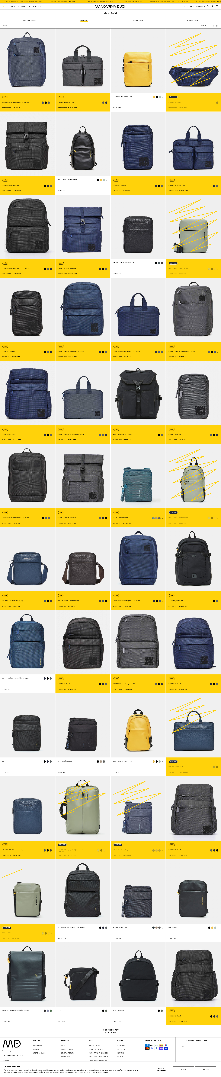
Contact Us (38, 1049)
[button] (4, 6)
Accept (183, 1069)
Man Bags (84, 20)
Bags (23, 6)
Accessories (34, 6)
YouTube (120, 1053)
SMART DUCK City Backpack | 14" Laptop (15, 1010)
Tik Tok (120, 1057)
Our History (38, 1045)
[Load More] (110, 1032)
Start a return (67, 1053)
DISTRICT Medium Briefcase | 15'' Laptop (126, 351)
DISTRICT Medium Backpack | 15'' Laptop (15, 268)
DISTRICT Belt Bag (175, 102)
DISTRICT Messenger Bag (66, 102)
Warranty (65, 1057)
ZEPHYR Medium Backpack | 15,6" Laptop (15, 678)
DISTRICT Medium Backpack (11, 185)
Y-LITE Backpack (118, 1010)
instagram (121, 1045)
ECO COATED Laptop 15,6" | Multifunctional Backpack (72, 851)
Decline (206, 1069)
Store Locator (39, 1053)
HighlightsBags (29, 20)
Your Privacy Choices (98, 1053)
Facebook (121, 1049)
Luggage (13, 6)
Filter (5, 26)
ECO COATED (6, 933)
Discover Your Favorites (107, 2)
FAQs (63, 1045)
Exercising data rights (98, 1057)
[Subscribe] (213, 1046)
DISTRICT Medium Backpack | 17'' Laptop (15, 102)
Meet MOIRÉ (72, 2)
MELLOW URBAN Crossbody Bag (123, 262)
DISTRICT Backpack (8, 434)
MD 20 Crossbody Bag (120, 518)
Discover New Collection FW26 (132, 2)
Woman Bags (192, 20)
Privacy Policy (102, 1072)
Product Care (67, 1049)
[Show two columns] (213, 25)
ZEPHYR (4, 761)
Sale (4, 6)
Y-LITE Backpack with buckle (122, 434)
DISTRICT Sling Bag (119, 185)
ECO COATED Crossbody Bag (122, 96)
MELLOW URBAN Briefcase (177, 767)
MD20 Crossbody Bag (65, 761)
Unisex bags (138, 20)
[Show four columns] (217, 25)
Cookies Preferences (98, 1060)
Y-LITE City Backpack (176, 601)
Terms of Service (96, 1049)
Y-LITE (60, 1010)
